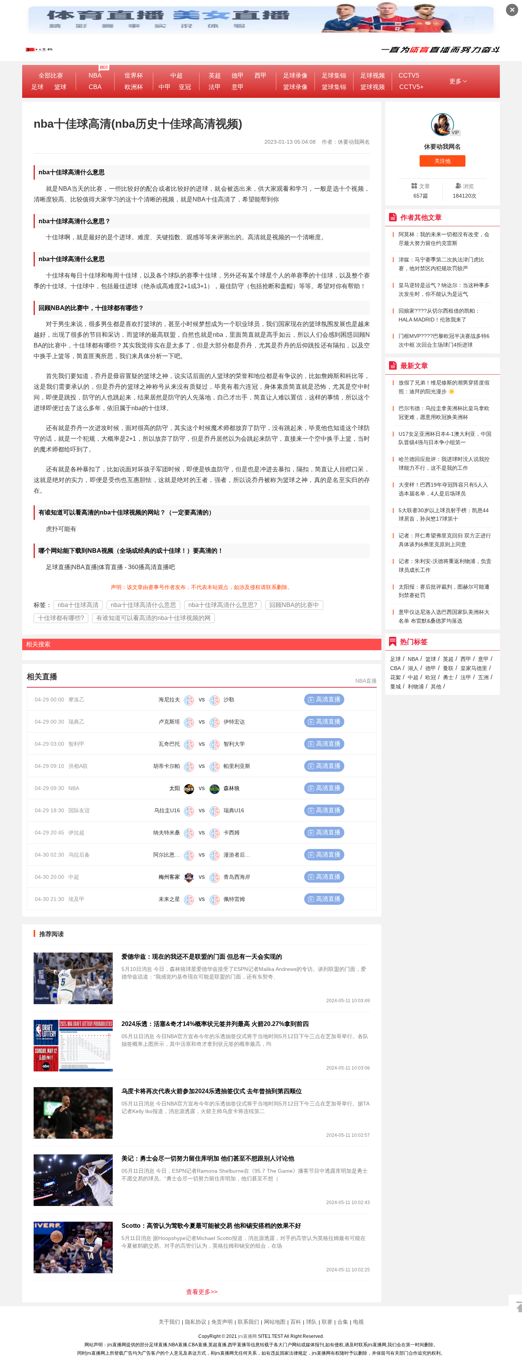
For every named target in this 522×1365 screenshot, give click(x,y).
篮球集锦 (334, 87)
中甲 (165, 87)
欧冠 (430, 677)
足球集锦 (334, 75)
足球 (37, 87)
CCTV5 (409, 75)
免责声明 (222, 1322)
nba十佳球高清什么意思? (222, 605)
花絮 (395, 677)
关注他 (442, 161)
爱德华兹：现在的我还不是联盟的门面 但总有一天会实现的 (202, 956)
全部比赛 (51, 75)
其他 (436, 686)
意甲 (238, 87)
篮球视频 (372, 87)
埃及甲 (76, 899)
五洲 (483, 677)
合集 (342, 1322)
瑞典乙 (76, 722)
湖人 (413, 668)
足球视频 (372, 75)
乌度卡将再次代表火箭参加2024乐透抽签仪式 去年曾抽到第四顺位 (212, 1091)
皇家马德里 (473, 668)
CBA (95, 87)
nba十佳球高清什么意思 (143, 605)
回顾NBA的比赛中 (294, 605)
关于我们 (169, 1322)
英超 (215, 75)
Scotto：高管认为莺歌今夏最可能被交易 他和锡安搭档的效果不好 (211, 1225)
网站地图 (274, 1322)
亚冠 (185, 87)
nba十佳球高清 (78, 605)
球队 (311, 1322)
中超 (176, 75)
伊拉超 (76, 832)
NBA (95, 75)
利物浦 (416, 686)
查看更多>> (201, 1292)
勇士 (448, 677)
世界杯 (134, 75)
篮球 (60, 87)
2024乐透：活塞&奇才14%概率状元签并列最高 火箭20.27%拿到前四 (215, 1024)
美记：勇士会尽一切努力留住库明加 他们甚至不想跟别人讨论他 (208, 1158)
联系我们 (248, 1322)
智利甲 (76, 744)
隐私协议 (195, 1322)
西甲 (261, 75)
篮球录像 (295, 87)
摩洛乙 (76, 699)
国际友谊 (79, 810)
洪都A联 (78, 766)
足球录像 (295, 75)
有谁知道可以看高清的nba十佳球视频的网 (153, 618)
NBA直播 (366, 681)
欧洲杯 (134, 87)
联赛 (327, 1322)
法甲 (215, 87)
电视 (358, 1322)
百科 (295, 1322)
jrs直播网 (247, 1336)
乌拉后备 (79, 855)
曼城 (395, 686)
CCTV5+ (411, 87)
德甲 (238, 75)
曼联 (448, 668)
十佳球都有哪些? (61, 618)
